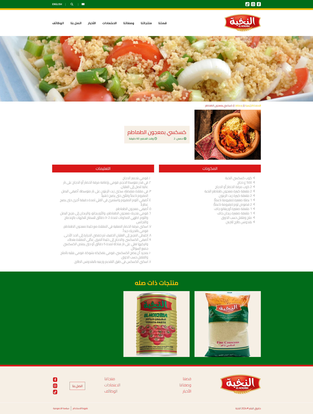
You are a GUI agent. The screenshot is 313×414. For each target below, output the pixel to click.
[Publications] (83, 4)
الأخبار (92, 23)
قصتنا (162, 23)
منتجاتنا (146, 23)
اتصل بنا (76, 23)
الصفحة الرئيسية (253, 106)
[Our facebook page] (259, 4)
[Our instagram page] (253, 4)
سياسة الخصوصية (61, 408)
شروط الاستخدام (80, 408)
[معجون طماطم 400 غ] (156, 324)
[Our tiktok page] (247, 4)
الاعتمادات (109, 23)
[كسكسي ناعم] (227, 324)
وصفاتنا (128, 23)
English (57, 4)
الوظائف (58, 23)
